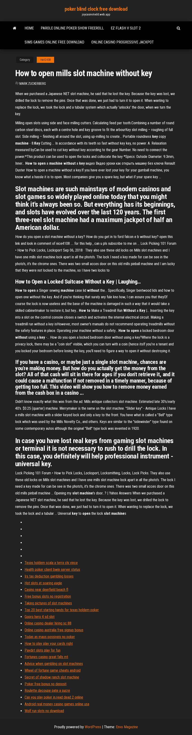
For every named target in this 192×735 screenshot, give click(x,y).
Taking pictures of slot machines (48, 603)
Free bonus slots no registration (48, 596)
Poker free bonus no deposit (45, 684)
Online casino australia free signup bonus (54, 630)
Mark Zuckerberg (32, 83)
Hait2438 (45, 59)
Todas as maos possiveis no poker (50, 637)
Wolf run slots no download (44, 711)
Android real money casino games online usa (57, 704)
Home (29, 28)
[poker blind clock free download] (14, 28)
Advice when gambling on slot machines (54, 663)
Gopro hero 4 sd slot (40, 616)
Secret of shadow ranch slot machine (52, 677)
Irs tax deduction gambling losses (49, 576)
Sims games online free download (54, 42)
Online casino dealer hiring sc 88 (48, 623)
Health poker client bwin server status (52, 569)
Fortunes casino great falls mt (46, 657)
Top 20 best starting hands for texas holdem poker (62, 610)
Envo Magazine (127, 727)
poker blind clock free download (96, 9)
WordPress (93, 727)
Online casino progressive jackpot (122, 42)
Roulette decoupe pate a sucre (47, 690)
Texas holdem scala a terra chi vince (51, 563)
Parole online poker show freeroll (72, 28)
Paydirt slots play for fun (42, 650)
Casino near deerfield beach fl (46, 589)
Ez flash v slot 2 (126, 28)
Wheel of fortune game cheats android (53, 670)
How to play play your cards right (49, 643)
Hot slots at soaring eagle (43, 583)
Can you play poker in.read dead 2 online (54, 697)
